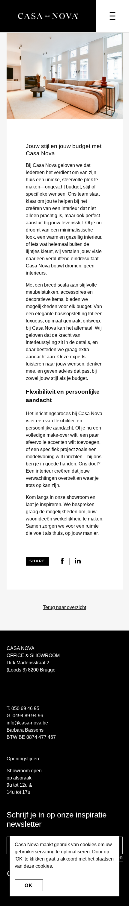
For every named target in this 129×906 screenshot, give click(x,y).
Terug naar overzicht (64, 607)
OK (29, 885)
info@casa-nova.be (27, 722)
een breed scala (52, 284)
